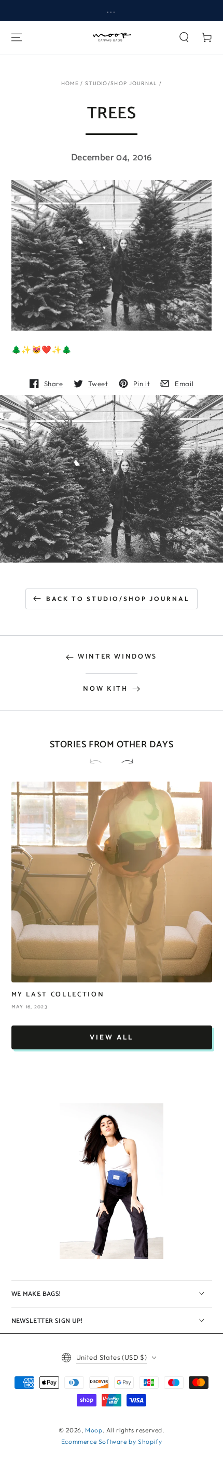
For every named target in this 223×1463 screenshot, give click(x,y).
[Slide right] (123, 762)
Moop (93, 1430)
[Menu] (16, 37)
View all (111, 1037)
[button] (184, 37)
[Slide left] (100, 762)
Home (70, 83)
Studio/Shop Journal (121, 83)
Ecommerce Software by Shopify (111, 1441)
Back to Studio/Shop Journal (118, 599)
